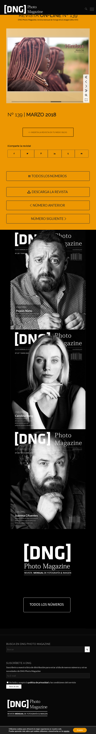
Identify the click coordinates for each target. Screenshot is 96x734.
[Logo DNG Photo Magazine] (23, 9)
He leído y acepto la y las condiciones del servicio (42, 682)
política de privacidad (38, 682)
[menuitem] (84, 9)
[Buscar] (84, 9)
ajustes (66, 731)
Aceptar (80, 730)
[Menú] (90, 9)
